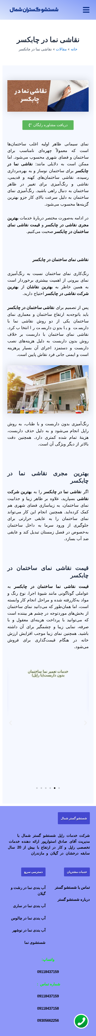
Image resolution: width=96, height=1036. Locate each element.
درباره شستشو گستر (74, 899)
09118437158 (48, 1008)
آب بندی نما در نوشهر (29, 930)
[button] (86, 9)
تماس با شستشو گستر (72, 887)
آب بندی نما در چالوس (28, 918)
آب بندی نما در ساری (29, 906)
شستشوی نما (35, 943)
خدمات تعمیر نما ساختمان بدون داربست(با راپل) (48, 673)
